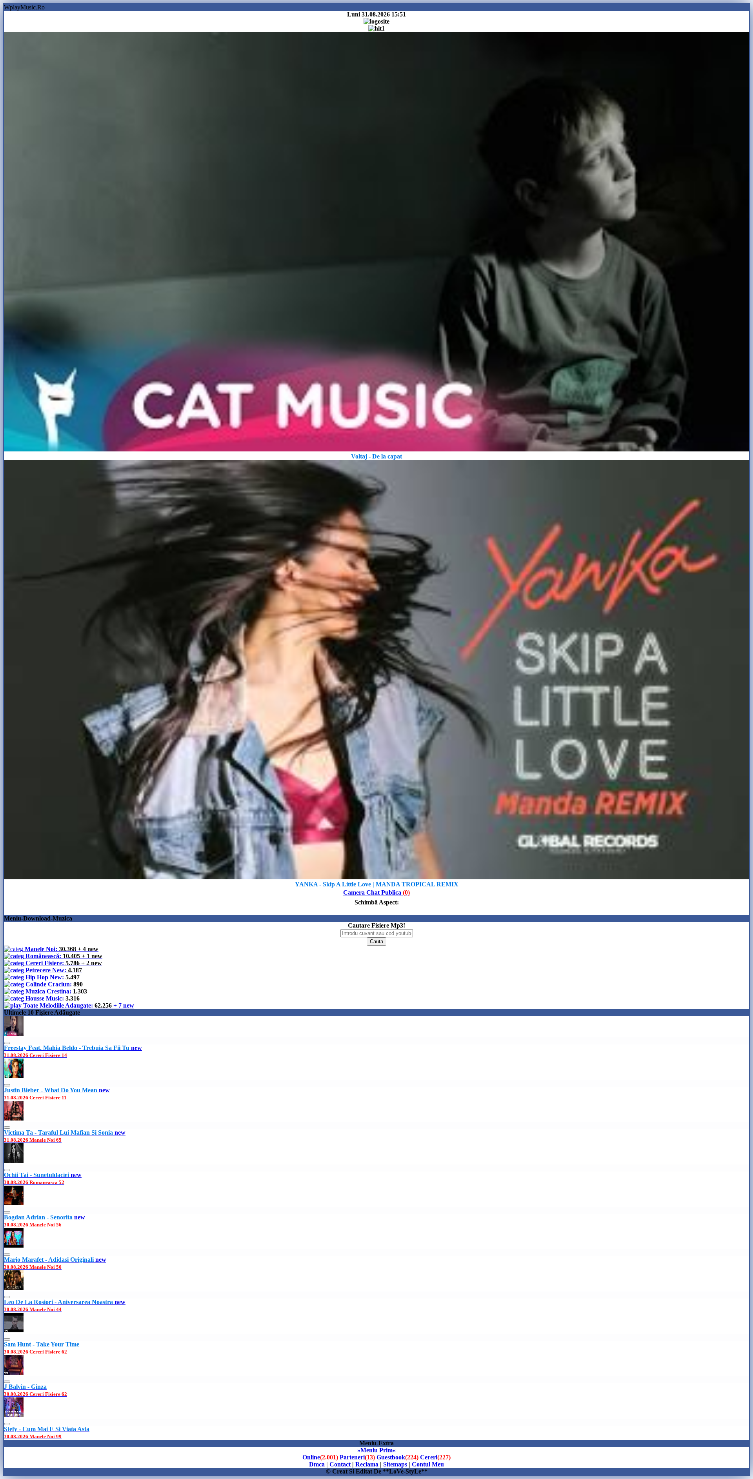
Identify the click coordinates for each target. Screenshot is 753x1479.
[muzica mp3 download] (376, 877)
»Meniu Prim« (376, 1450)
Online (311, 1457)
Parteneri (352, 1457)
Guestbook (390, 1457)
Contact (340, 1464)
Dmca (317, 1464)
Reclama (366, 1464)
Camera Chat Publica (376, 892)
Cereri (428, 1457)
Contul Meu (428, 1464)
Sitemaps (395, 1464)
